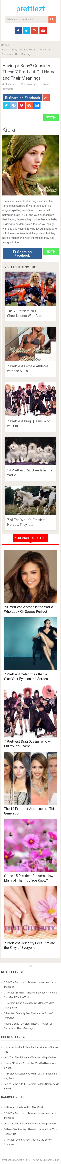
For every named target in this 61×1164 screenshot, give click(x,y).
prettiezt (30, 8)
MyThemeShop (51, 1160)
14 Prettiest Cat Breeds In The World (23, 1107)
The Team (9, 84)
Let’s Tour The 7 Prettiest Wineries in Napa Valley (30, 1057)
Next (49, 117)
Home (4, 45)
